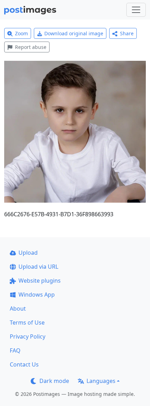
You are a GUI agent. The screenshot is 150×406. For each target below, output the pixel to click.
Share (127, 33)
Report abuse (30, 47)
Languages (101, 381)
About (18, 308)
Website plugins (39, 280)
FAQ (15, 350)
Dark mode (54, 381)
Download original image (73, 33)
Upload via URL (38, 266)
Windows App (36, 294)
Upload (28, 252)
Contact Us (24, 364)
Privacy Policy (27, 336)
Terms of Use (27, 322)
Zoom (21, 33)
